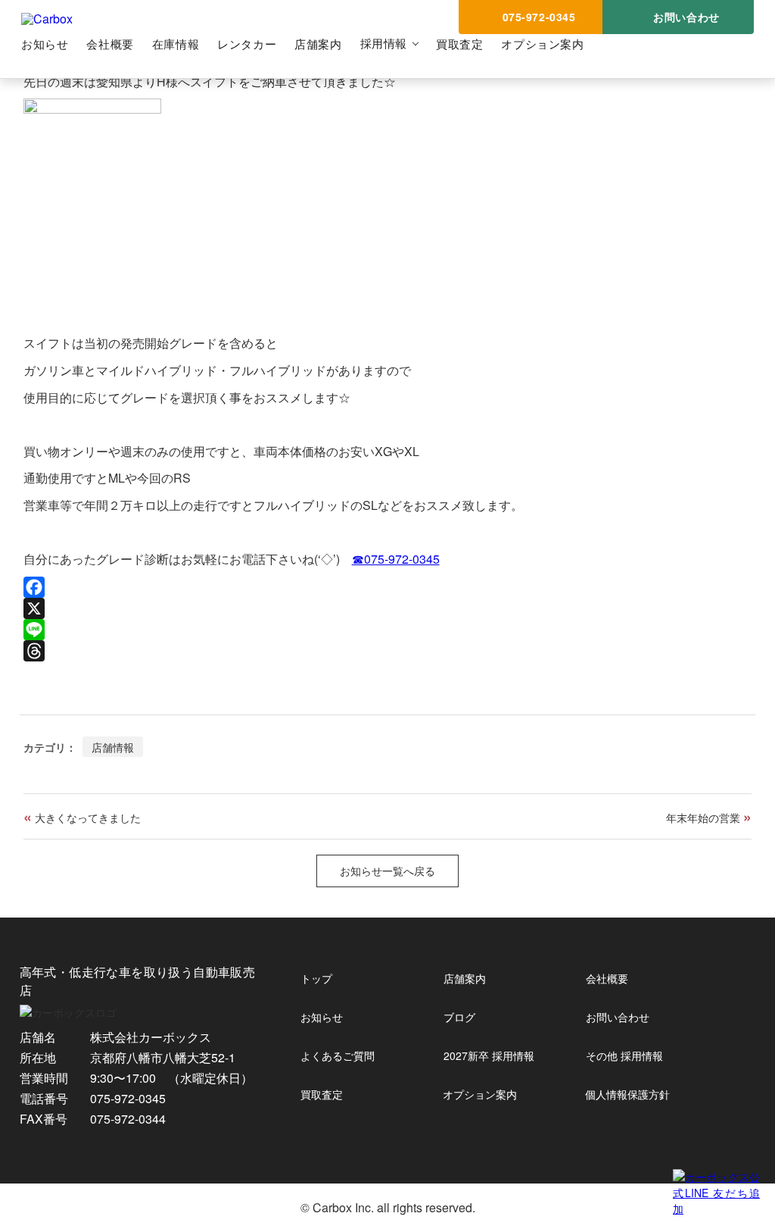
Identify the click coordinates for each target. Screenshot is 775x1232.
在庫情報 (175, 43)
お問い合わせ (617, 1016)
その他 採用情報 (624, 1055)
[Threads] (387, 650)
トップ (316, 978)
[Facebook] (387, 587)
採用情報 (383, 42)
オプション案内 (542, 43)
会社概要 (109, 43)
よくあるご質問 (337, 1055)
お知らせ (44, 43)
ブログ (459, 1016)
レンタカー (246, 43)
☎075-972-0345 (396, 559)
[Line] (387, 629)
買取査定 (459, 43)
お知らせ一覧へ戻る (387, 870)
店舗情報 (113, 747)
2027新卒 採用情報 (489, 1055)
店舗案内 (317, 43)
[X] (387, 608)
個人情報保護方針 (627, 1094)
